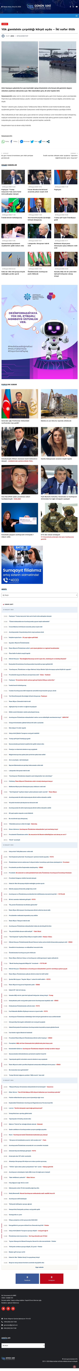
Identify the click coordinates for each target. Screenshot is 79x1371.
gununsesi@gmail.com (11, 1325)
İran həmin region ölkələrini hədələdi (20, 1032)
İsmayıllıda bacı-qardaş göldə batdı (20, 1113)
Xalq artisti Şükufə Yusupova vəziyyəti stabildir (24, 733)
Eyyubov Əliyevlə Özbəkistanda (19, 643)
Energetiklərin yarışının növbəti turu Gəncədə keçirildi (29, 1225)
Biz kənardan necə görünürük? (18, 1070)
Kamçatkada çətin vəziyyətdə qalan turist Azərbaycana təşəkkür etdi (33, 1000)
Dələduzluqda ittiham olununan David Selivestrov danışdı (19, 460)
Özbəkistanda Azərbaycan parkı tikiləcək (22, 952)
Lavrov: (26, 1108)
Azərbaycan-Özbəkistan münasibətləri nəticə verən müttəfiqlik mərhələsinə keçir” (39, 717)
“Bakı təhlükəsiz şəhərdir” (22, 1177)
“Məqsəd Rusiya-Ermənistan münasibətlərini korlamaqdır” (31, 1087)
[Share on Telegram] (42, 141)
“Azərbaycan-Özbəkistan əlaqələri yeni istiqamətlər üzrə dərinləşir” (31, 776)
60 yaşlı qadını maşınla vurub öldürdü (21, 813)
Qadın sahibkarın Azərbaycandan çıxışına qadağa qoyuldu (27, 1129)
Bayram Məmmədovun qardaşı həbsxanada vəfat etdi (26, 765)
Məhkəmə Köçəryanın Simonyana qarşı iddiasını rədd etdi (65, 246)
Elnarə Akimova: (33, 829)
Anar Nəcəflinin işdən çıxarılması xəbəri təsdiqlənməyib (15, 498)
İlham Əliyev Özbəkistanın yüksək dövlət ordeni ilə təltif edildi (28, 974)
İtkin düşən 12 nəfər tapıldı (17, 728)
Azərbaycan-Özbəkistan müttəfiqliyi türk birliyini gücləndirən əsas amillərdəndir (35, 1016)
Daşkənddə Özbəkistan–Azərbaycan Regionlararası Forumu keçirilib (31, 1103)
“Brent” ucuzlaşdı (14, 840)
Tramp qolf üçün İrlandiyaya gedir (20, 738)
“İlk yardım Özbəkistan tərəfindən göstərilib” (23, 905)
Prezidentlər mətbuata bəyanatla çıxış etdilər (23, 915)
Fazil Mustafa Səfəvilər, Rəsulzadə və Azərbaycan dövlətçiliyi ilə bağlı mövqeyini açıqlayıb (59, 498)
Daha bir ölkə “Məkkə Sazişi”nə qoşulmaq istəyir (24, 1257)
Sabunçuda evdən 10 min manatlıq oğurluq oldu (24, 1188)
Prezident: (40, 873)
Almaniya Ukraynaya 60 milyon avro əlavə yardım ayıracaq (27, 1161)
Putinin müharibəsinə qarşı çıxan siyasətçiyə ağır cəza (26, 1097)
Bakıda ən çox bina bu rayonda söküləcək (56, 421)
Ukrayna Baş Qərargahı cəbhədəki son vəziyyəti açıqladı (27, 1022)
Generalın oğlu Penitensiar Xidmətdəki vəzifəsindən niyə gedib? (15, 422)
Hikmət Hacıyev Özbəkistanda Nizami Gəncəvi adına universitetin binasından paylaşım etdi (40, 942)
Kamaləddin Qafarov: (34, 1048)
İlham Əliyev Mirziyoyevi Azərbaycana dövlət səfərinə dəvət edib (29, 910)
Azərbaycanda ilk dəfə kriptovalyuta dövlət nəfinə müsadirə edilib (30, 797)
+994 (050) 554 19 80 (10, 1322)
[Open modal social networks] (48, 141)
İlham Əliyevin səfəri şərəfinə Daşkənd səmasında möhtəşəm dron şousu (35, 1064)
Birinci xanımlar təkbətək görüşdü (22, 899)
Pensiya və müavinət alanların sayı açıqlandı (23, 749)
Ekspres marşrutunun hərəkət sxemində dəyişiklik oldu (26, 1262)
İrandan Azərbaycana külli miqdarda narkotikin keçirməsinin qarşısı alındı (32, 690)
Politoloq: (31, 781)
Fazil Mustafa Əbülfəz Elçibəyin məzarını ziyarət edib (28, 1011)
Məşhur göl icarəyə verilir (17, 1252)
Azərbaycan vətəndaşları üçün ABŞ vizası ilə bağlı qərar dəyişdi (29, 1172)
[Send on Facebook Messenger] (25, 141)
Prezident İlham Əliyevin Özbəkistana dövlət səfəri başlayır (30, 1038)
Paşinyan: (57, 189)
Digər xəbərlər (39, 1267)
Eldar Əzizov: (34, 1092)
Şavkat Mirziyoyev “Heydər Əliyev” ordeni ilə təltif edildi (29, 979)
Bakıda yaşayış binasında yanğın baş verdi (22, 889)
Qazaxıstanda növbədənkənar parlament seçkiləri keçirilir (27, 1054)
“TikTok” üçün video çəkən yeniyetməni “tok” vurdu (31, 1166)
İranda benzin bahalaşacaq (11, 218)
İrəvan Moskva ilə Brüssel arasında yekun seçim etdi (25, 627)
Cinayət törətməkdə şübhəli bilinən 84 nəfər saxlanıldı (26, 722)
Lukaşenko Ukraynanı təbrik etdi (19, 770)
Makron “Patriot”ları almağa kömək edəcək (26, 1124)
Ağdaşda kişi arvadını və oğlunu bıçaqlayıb (23, 706)
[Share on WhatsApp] (5, 141)
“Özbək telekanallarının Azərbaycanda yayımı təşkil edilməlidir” (29, 621)
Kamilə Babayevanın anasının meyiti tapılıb (56, 459)
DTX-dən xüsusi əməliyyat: (57, 537)
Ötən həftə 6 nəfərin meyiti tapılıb (19, 653)
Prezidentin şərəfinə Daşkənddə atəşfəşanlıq (26, 867)
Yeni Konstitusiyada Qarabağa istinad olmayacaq (28, 696)
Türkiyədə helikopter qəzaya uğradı (20, 1204)
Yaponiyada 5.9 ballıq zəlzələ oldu (20, 1119)
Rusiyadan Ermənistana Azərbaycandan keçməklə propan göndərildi (31, 664)
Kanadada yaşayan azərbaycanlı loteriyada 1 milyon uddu (17, 536)
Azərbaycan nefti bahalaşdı (18, 1198)
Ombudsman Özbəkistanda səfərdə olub (24, 1006)
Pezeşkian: (31, 1043)
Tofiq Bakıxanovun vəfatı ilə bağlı (23, 824)
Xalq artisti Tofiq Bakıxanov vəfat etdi (21, 851)
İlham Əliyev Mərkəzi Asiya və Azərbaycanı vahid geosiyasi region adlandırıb (33, 958)
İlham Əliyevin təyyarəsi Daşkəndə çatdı (24, 984)
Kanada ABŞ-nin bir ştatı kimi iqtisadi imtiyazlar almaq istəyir (65, 274)
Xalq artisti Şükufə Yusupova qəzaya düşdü (28, 1230)
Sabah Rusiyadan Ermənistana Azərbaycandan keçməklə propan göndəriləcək (34, 1027)
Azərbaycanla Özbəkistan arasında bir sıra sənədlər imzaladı (28, 1145)
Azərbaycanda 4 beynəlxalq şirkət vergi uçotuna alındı (26, 632)
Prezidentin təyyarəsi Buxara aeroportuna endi (29, 675)
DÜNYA (5, 24)
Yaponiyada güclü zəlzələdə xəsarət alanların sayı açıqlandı (28, 1059)
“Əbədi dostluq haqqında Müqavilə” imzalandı (28, 963)
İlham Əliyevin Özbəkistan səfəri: (34, 648)
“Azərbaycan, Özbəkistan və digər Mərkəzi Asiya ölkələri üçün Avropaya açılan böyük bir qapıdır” (40, 669)
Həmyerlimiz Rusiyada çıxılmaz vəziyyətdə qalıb (24, 1209)
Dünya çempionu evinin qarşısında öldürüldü (23, 1220)
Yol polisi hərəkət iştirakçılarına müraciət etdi (23, 802)
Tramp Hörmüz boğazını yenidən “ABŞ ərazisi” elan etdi (26, 1075)
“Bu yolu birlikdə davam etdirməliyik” (25, 931)
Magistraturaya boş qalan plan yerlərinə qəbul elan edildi (27, 754)
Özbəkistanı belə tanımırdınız (28, 1236)
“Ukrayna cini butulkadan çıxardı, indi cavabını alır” (27, 1140)
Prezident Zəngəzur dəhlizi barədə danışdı (22, 878)
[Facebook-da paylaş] (13, 141)
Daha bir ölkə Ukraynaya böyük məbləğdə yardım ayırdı (26, 883)
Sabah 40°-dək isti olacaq (17, 990)
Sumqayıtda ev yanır (15, 1214)
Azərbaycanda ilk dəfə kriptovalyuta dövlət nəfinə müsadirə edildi (30, 808)
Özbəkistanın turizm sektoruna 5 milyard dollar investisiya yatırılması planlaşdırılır (39, 862)
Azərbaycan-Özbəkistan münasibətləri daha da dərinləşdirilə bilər (30, 926)
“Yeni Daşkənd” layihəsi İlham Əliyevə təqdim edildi (30, 936)
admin (12, 36)
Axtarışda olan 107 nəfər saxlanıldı (20, 1156)
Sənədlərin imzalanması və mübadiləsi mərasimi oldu (26, 947)
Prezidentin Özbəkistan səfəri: (37, 834)
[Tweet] (33, 141)
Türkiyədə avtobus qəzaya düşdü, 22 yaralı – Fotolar (25, 1246)
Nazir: (28, 1134)
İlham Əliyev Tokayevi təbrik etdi (19, 920)
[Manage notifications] (74, 1366)
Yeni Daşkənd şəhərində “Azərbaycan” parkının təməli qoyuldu (31, 857)
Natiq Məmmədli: (32, 1193)
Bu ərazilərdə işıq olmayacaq (18, 818)
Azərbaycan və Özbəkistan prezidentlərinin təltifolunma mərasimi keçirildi (37, 894)
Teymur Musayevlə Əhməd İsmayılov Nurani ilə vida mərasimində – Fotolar (32, 1241)
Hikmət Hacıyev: (37, 658)
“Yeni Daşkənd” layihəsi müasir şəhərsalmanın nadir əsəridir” (33, 792)
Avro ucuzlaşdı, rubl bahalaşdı (18, 760)
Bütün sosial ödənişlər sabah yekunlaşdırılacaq (24, 712)
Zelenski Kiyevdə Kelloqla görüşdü (22, 1151)
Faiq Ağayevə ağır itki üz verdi (18, 1183)
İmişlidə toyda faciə (23, 637)
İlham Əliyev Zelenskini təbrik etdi (20, 701)
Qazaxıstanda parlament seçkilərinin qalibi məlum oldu (26, 744)
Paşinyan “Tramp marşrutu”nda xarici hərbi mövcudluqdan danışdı (11, 192)
